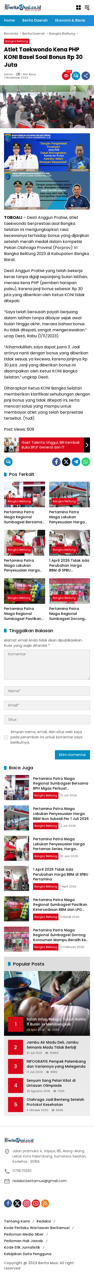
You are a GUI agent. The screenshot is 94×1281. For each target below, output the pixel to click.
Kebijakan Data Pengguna (27, 1253)
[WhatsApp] (85, 462)
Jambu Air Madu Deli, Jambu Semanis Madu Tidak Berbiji (52, 1045)
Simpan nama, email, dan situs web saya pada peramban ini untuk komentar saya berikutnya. (46, 737)
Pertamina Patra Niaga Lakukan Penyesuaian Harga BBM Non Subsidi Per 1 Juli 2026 (68, 517)
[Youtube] (36, 1203)
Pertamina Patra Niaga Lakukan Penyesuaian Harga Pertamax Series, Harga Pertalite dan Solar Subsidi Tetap (22, 565)
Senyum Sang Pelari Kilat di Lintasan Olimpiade (51, 1083)
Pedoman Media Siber (24, 1234)
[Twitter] (66, 462)
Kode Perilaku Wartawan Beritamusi (36, 1227)
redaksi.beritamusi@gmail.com (40, 1180)
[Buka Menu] (78, 8)
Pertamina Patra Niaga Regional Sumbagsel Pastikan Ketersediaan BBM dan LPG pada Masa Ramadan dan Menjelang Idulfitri (22, 613)
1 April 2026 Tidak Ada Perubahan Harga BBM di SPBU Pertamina (69, 565)
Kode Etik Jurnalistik (22, 1247)
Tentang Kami (17, 1221)
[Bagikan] (85, 76)
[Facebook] (56, 462)
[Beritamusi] (22, 7)
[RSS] (45, 1203)
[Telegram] (76, 462)
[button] (87, 8)
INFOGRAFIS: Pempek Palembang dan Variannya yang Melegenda (56, 1064)
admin (8, 74)
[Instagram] (27, 1203)
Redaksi (44, 1221)
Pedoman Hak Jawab (23, 1240)
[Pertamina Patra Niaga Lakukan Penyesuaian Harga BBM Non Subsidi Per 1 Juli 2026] (69, 494)
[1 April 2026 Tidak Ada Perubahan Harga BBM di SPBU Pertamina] (69, 543)
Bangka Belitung (16, 41)
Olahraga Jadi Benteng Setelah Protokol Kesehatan (55, 1102)
